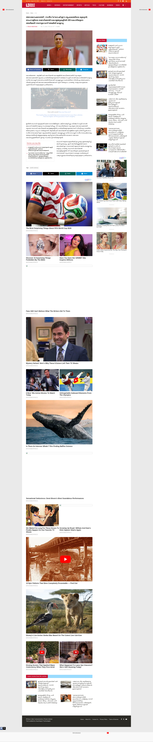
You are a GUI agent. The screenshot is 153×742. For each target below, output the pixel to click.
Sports (79, 5)
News (49, 5)
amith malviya (34, 168)
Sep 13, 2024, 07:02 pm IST (48, 26)
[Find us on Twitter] (123, 719)
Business (110, 5)
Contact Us (49, 1)
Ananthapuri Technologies (43, 721)
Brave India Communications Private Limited (39, 719)
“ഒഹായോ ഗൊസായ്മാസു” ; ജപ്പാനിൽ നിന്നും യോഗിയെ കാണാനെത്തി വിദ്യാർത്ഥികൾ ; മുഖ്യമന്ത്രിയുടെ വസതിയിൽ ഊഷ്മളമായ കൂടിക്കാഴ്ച (40, 155)
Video (118, 5)
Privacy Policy (103, 719)
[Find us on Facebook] (121, 719)
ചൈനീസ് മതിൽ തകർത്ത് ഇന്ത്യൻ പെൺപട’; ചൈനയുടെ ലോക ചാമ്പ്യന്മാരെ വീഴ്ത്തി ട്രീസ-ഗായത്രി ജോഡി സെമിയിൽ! (117, 148)
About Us (43, 1)
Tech (94, 5)
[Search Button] (126, 1)
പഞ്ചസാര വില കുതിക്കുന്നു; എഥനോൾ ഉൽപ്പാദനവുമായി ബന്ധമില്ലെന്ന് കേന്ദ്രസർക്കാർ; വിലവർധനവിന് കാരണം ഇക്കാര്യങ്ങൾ (82, 685)
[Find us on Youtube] (126, 719)
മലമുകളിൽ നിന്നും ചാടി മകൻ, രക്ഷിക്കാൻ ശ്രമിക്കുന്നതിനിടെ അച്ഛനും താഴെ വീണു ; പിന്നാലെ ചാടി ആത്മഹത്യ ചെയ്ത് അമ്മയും (48, 699)
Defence (57, 5)
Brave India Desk (32, 26)
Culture (101, 5)
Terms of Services (113, 719)
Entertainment (68, 5)
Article (87, 5)
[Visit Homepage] (30, 5)
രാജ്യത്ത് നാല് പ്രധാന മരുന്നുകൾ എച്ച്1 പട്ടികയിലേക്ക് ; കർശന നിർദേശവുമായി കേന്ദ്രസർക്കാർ (40, 149)
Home (27, 13)
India (36, 13)
